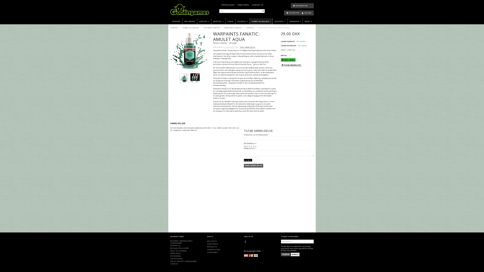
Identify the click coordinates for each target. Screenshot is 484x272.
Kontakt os (257, 5)
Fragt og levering (178, 251)
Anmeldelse (249, 148)
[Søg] (263, 11)
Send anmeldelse (253, 165)
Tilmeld (285, 254)
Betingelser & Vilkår (179, 248)
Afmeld (295, 254)
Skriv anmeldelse (247, 47)
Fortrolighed (227, 5)
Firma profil (243, 5)
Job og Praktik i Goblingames (183, 261)
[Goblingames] (189, 9)
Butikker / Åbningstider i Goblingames (181, 242)
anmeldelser (230, 47)
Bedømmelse (250, 143)
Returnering (176, 256)
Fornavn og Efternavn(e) (256, 135)
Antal (284, 55)
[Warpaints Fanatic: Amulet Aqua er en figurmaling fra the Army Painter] (189, 50)
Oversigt (174, 264)
